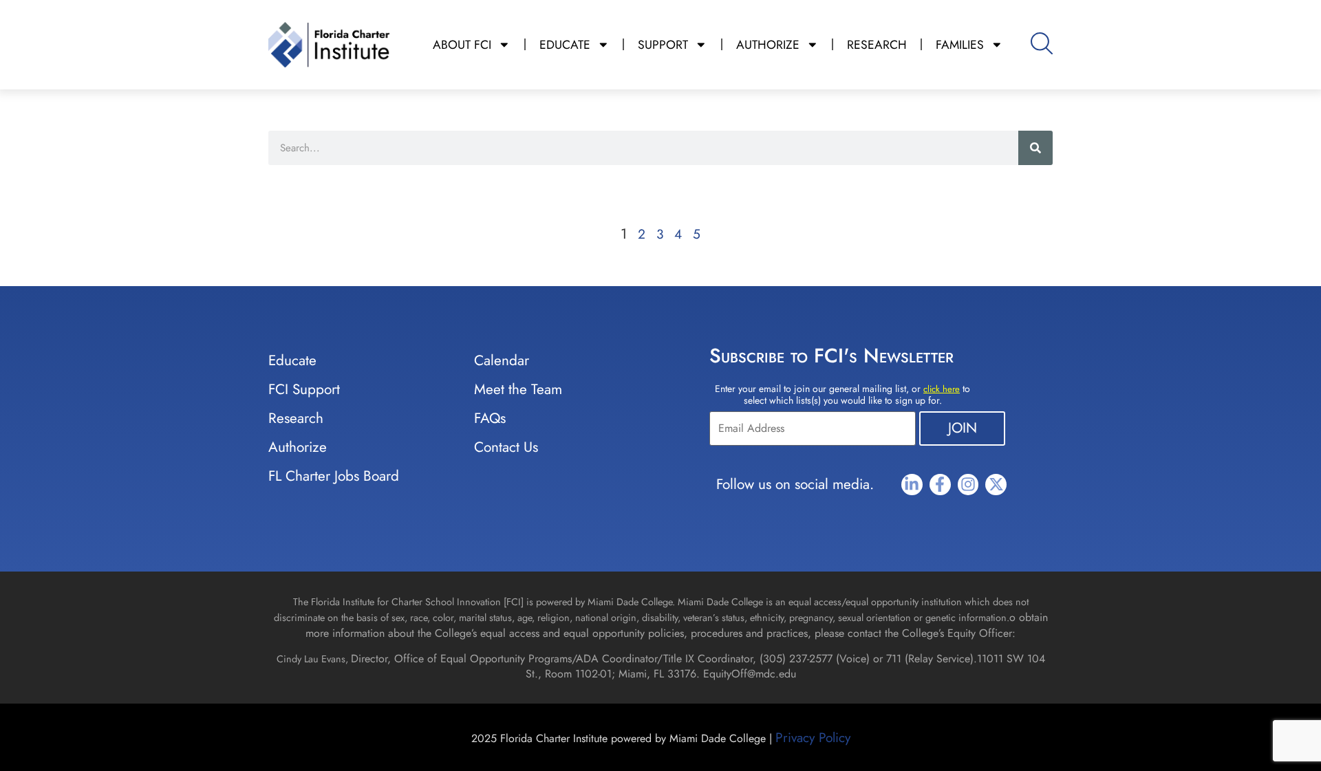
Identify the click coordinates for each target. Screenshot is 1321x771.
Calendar (501, 360)
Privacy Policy (812, 737)
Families (960, 45)
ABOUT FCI (462, 45)
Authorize (297, 447)
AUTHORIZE (767, 45)
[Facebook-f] (940, 484)
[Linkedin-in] (912, 484)
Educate (292, 360)
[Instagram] (968, 484)
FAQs (490, 418)
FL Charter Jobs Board (333, 476)
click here (941, 388)
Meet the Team (518, 389)
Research (295, 418)
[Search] (1035, 148)
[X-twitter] (996, 484)
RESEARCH (877, 45)
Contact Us (506, 447)
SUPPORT (663, 45)
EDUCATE (564, 45)
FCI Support (304, 389)
